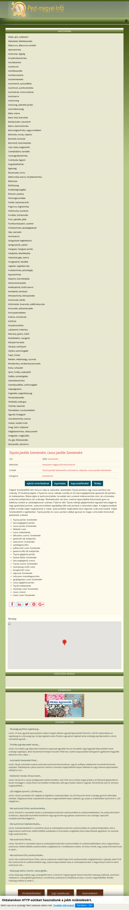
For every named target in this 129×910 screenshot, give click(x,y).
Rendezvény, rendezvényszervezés (24, 363)
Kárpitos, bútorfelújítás (19, 278)
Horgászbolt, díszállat (18, 261)
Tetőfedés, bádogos (17, 401)
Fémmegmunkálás (16, 198)
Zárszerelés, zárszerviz (18, 444)
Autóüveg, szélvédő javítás (20, 104)
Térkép (97, 483)
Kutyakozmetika (15, 325)
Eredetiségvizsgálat (17, 189)
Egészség (12, 168)
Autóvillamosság (16, 109)
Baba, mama (14, 113)
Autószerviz (13, 96)
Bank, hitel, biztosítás (18, 117)
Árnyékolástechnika (17, 58)
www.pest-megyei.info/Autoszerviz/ (58, 464)
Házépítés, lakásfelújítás (19, 253)
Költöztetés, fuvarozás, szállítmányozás (26, 304)
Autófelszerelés (15, 70)
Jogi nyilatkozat (60, 893)
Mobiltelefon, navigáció (19, 338)
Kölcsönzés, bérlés (16, 300)
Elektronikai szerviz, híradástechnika (25, 176)
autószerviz (72, 470)
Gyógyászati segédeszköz (20, 240)
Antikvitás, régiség (16, 53)
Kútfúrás (12, 321)
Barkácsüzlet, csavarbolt (19, 121)
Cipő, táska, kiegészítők (19, 147)
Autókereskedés (15, 79)
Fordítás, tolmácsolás (18, 215)
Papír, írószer (14, 355)
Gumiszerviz (14, 236)
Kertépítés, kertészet (17, 291)
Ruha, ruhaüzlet (15, 367)
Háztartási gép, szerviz (18, 257)
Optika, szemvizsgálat (18, 350)
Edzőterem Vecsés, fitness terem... (26, 775)
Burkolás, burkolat (16, 138)
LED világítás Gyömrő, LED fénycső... (26, 791)
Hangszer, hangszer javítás (20, 249)
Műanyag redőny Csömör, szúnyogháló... (29, 870)
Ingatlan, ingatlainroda (18, 266)
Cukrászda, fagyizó (16, 160)
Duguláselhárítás (16, 164)
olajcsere (83, 470)
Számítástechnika (16, 380)
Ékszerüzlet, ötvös (16, 172)
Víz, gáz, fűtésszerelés (18, 440)
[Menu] (125, 21)
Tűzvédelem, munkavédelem (21, 410)
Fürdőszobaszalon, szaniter (21, 223)
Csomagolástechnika (18, 155)
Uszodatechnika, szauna (19, 418)
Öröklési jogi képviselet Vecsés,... (25, 744)
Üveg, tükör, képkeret (18, 427)
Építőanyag (13, 185)
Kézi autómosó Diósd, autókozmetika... (28, 808)
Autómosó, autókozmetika (20, 87)
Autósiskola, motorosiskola (21, 92)
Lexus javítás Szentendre (99, 470)
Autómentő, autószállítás (20, 83)
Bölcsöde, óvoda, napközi (20, 134)
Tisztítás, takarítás (16, 406)
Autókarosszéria (15, 75)
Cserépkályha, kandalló (19, 151)
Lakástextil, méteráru (18, 329)
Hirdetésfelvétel (31, 893)
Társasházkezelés (16, 397)
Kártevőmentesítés (17, 283)
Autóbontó (13, 66)
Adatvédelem (90, 893)
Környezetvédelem (17, 312)
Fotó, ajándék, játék (17, 219)
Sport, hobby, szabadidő (19, 372)
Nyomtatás (60, 483)
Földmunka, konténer (18, 210)
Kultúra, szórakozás (17, 316)
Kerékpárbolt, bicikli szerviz (20, 287)
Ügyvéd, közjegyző (16, 414)
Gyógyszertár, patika (17, 244)
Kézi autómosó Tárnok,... (21, 839)
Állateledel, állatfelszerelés (20, 41)
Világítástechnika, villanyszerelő (22, 431)
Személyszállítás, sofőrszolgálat (22, 384)
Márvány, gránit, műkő (18, 333)
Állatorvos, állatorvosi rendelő (22, 45)
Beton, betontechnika (18, 126)
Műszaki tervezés (16, 342)
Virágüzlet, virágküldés (18, 435)
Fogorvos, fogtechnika (18, 206)
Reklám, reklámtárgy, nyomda (22, 359)
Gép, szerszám (15, 232)
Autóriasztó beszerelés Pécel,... (24, 760)
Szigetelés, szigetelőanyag (20, 393)
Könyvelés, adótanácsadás (20, 308)
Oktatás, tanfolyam (17, 346)
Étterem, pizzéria (16, 193)
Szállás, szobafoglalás (18, 376)
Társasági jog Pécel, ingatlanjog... (25, 729)
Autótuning (13, 100)
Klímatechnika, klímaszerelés (21, 295)
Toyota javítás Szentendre (54, 470)
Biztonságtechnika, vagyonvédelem (24, 130)
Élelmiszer (12, 181)
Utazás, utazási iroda (17, 423)
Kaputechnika (14, 274)
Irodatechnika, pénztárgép (20, 270)
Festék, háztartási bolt (18, 202)
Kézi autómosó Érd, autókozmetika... (27, 855)
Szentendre (53, 459)
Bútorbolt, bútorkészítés (19, 143)
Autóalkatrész (14, 62)
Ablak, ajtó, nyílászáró (18, 37)
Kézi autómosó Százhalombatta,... (25, 823)
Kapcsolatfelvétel (80, 483)
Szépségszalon (15, 389)
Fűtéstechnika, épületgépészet (22, 227)
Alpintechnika (14, 49)
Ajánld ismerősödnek (38, 483)
